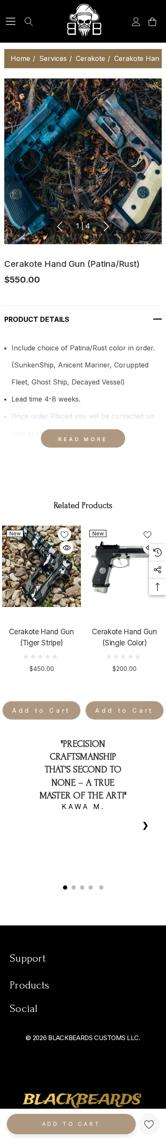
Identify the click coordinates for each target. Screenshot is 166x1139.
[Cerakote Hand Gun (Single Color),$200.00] (124, 566)
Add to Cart (71, 1124)
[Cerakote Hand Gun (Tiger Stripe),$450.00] (41, 566)
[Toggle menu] (11, 21)
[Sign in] (135, 21)
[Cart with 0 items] (152, 21)
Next (106, 226)
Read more (82, 439)
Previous (59, 226)
